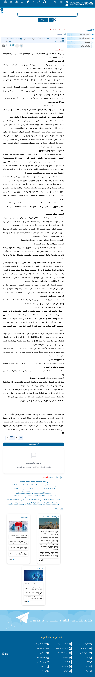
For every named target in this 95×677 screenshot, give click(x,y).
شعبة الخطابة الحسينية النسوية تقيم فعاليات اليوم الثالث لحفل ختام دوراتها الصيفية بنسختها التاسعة (49, 554)
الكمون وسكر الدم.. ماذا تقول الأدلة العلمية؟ (18, 548)
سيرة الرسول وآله (85, 648)
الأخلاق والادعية (42, 648)
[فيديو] (50, 2)
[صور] (55, 2)
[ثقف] (5, 2)
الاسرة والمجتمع (85, 653)
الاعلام (89, 30)
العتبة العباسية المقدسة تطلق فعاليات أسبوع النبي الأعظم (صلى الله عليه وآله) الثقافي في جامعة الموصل (49, 547)
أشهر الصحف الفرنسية (50, 488)
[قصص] (66, 6)
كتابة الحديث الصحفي (24, 492)
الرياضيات (65, 671)
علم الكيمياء (43, 666)
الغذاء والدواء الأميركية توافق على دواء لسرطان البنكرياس (18, 536)
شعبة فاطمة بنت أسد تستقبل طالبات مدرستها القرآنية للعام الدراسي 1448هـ (49, 533)
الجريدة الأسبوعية (15, 503)
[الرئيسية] (66, 2)
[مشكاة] (22, 2)
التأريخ (88, 657)
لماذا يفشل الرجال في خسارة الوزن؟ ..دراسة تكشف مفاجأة (18, 542)
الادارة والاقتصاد (42, 657)
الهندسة (44, 671)
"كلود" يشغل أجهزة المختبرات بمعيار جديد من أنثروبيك (33, 589)
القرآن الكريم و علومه (84, 644)
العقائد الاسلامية (63, 644)
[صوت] (44, 2)
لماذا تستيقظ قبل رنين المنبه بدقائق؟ (33, 593)
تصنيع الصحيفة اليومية (50, 503)
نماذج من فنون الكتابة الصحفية (51, 499)
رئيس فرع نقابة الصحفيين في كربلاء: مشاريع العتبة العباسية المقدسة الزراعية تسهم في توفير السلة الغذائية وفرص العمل (49, 539)
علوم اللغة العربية (63, 653)
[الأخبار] (61, 2)
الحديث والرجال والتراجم (61, 648)
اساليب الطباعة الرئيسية (13, 499)
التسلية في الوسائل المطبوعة (31, 499)
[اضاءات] (11, 2)
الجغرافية (65, 657)
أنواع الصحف (32, 488)
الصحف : (51, 30)
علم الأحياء (87, 671)
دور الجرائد (17, 496)
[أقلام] (38, 2)
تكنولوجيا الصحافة (41, 492)
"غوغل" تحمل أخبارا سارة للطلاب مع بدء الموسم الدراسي (33, 597)
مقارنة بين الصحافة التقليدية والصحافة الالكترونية (32, 481)
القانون (88, 662)
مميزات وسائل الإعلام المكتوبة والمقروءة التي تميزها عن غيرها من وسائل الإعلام (32, 485)
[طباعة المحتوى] (3, 45)
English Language (41, 662)
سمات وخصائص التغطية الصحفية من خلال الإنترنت (41, 496)
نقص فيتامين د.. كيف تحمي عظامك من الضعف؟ (18, 553)
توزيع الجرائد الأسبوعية (33, 503)
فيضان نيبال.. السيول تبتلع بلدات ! (33, 584)
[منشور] (16, 2)
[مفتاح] (33, 2)
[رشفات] (27, 2)
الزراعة (88, 666)
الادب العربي (43, 653)
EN (2, 10)
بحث (51, 19)
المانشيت (15, 488)
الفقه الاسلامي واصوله (40, 644)
